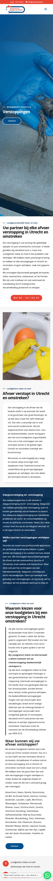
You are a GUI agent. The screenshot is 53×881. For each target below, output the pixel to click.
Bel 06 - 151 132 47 (26, 297)
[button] (47, 875)
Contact (12, 121)
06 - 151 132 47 (18, 2)
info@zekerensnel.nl (20, 877)
